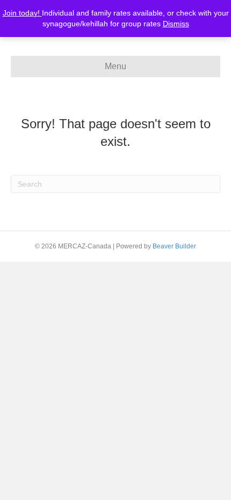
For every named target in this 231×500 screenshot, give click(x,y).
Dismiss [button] (176, 23)
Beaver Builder (174, 246)
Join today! (22, 13)
